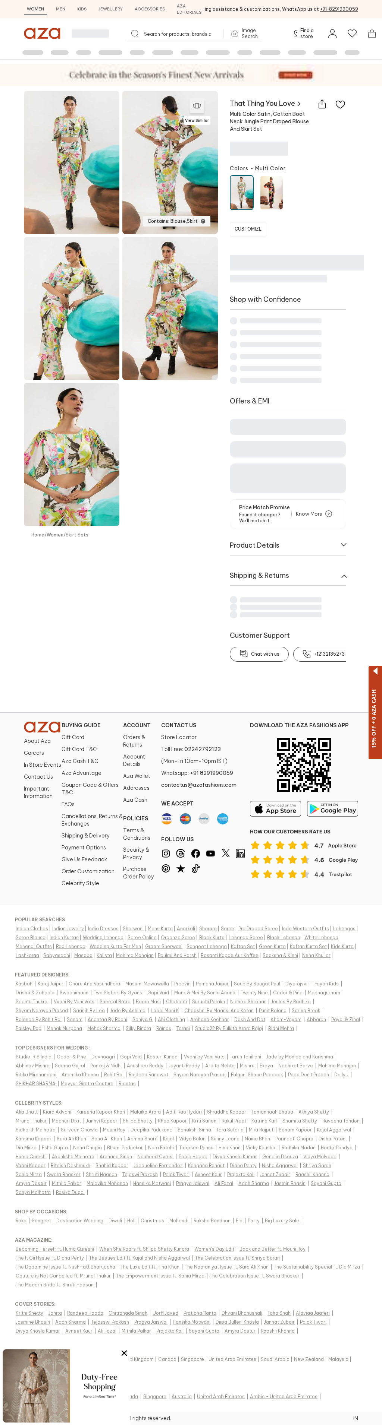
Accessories (150, 9)
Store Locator (179, 737)
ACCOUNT (137, 725)
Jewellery (110, 9)
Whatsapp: (197, 773)
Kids (82, 9)
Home (37, 535)
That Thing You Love (262, 103)
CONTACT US (178, 725)
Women (35, 9)
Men (60, 9)
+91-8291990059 (339, 9)
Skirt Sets (77, 535)
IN (355, 1418)
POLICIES (135, 818)
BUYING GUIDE (81, 725)
